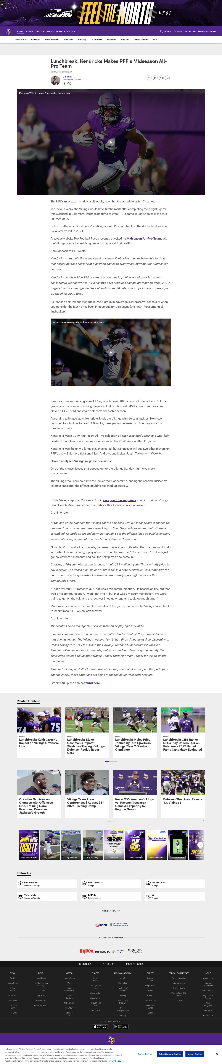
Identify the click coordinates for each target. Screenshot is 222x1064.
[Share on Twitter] (155, 79)
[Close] (217, 1054)
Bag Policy (122, 983)
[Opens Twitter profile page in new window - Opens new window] (69, 83)
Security (122, 1015)
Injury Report (41, 995)
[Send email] (161, 79)
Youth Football (208, 990)
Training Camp (179, 988)
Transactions (13, 995)
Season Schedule (179, 978)
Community (208, 978)
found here (92, 683)
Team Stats (12, 1000)
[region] (111, 1054)
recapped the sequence (119, 500)
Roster (12, 978)
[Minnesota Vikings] (111, 1041)
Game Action (95, 993)
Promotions (208, 1015)
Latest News (41, 978)
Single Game (150, 985)
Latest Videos (69, 978)
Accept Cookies (195, 1054)
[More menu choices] (79, 31)
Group (150, 990)
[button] (111, 142)
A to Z (122, 978)
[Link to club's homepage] (8, 31)
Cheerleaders (95, 998)
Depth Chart (13, 983)
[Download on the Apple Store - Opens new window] (100, 1026)
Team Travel (95, 1010)
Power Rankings (40, 1005)
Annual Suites (150, 1000)
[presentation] (204, 762)
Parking (123, 995)
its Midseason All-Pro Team (142, 238)
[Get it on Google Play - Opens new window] (121, 1028)
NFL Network (69, 1003)
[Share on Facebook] (149, 79)
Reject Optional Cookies (170, 1054)
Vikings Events (179, 983)
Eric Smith (67, 77)
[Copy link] (167, 78)
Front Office (13, 1013)
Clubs (150, 1013)
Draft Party (179, 1000)
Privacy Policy (114, 1061)
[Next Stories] (200, 845)
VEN (69, 983)
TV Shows (69, 1008)
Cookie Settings (145, 1054)
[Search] (161, 31)
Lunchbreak (40, 990)
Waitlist (150, 995)
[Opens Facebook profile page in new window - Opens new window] (64, 83)
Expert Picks (41, 1000)
